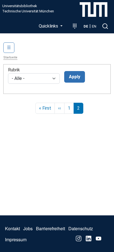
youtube (98, 238)
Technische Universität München (28, 11)
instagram (78, 238)
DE (86, 26)
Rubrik (14, 69)
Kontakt (12, 228)
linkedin (88, 238)
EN (94, 26)
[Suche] (105, 26)
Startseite (10, 57)
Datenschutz (80, 228)
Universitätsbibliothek (19, 6)
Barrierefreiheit (50, 228)
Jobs (28, 228)
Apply (74, 76)
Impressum (16, 239)
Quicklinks (49, 26)
